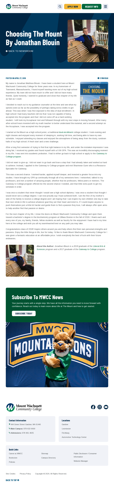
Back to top (11, 480)
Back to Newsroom (20, 51)
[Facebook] (93, 407)
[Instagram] (99, 407)
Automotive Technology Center (74, 437)
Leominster (66, 429)
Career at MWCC (16, 454)
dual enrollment (66, 132)
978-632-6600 (23, 429)
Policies (12, 462)
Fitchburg (65, 433)
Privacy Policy (25, 474)
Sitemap (44, 454)
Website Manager (81, 461)
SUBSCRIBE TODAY (23, 313)
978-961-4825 (22, 433)
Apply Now (72, 6)
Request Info (91, 6)
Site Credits (10, 474)
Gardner (65, 424)
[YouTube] (106, 407)
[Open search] (60, 6)
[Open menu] (105, 6)
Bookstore (13, 458)
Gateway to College (88, 249)
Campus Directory (48, 458)
